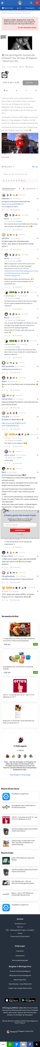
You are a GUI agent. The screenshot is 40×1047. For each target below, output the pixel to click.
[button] (20, 515)
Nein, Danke (20, 534)
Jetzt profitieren (20, 530)
